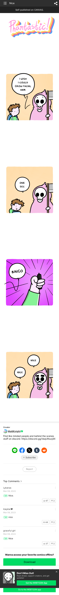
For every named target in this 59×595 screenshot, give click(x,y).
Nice (12, 3)
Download (29, 562)
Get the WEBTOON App (36, 583)
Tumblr (37, 450)
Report (29, 469)
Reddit (44, 450)
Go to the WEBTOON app (29, 589)
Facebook (22, 450)
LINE (15, 450)
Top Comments (11, 481)
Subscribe (31, 457)
